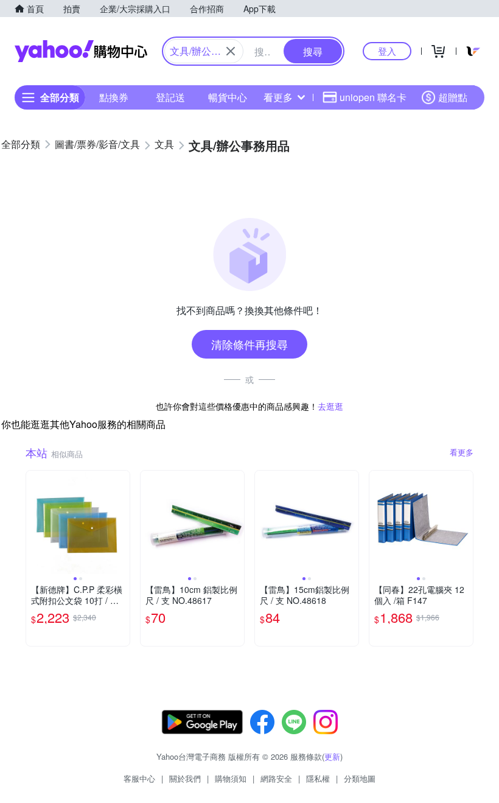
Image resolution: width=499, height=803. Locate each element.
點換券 (113, 97)
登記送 (170, 97)
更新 (332, 756)
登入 (387, 50)
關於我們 (185, 778)
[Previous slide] (34, 522)
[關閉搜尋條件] (230, 51)
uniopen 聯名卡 (373, 97)
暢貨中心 (227, 97)
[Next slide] (122, 522)
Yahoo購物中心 (81, 51)
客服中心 (139, 778)
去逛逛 (330, 406)
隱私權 (318, 778)
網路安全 (276, 778)
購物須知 (230, 778)
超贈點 (452, 97)
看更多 (278, 97)
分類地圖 (359, 778)
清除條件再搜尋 (249, 344)
